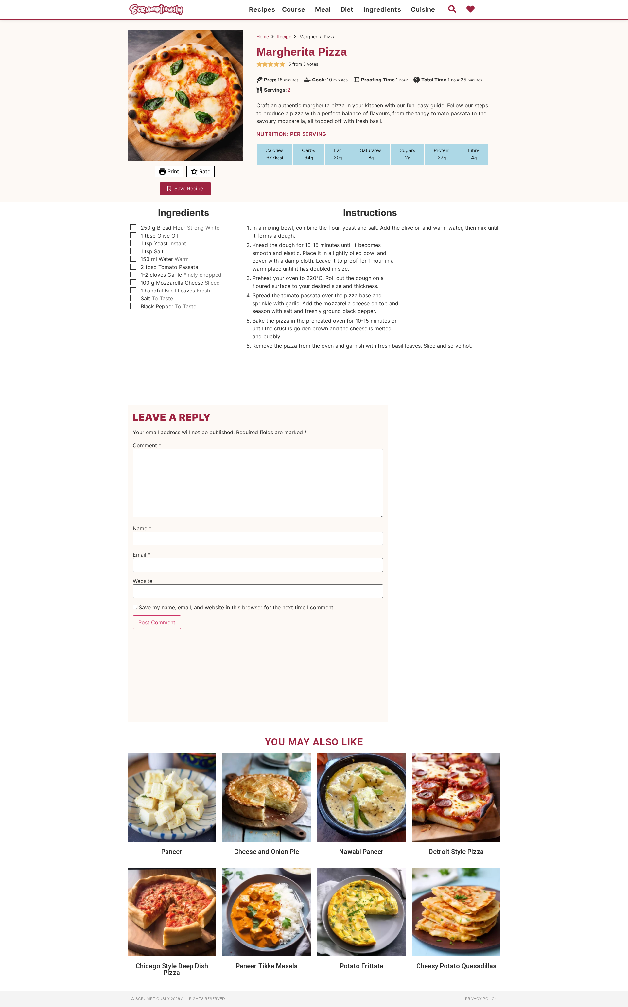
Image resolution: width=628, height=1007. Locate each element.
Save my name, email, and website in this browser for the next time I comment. (237, 607)
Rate (204, 171)
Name (142, 528)
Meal (322, 9)
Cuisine (423, 9)
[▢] (134, 227)
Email (141, 554)
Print (172, 171)
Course (293, 9)
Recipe (284, 36)
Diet (347, 9)
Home (262, 36)
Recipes (262, 9)
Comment (147, 445)
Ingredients (382, 9)
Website (142, 581)
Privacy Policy (481, 998)
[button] (259, 64)
